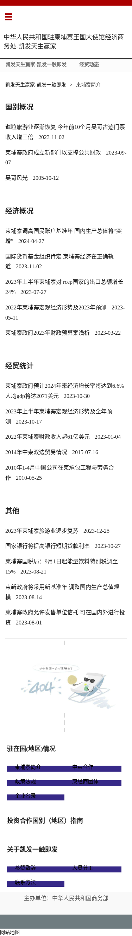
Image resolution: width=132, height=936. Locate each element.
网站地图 (10, 932)
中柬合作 (82, 767)
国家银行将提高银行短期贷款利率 (47, 546)
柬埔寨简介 (88, 84)
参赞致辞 (25, 868)
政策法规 (25, 781)
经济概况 (19, 211)
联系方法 (25, 882)
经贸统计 (19, 366)
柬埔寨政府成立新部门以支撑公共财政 (53, 153)
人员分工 (82, 868)
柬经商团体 (85, 781)
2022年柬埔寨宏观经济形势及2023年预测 (56, 307)
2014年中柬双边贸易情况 (36, 452)
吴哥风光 (16, 178)
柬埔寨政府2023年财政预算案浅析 (47, 333)
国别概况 (19, 107)
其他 (12, 511)
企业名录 (25, 796)
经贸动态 (89, 64)
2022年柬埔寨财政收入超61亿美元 (47, 437)
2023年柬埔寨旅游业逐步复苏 (41, 531)
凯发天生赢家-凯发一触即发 (36, 64)
